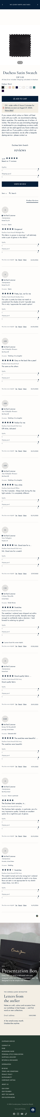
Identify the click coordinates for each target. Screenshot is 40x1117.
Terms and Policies (20, 1109)
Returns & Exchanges (10, 1060)
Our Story (5, 1089)
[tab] (32, 201)
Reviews (5, 1068)
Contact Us (6, 1045)
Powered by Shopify (27, 1104)
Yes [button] (16, 260)
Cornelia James (16, 1104)
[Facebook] (14, 1114)
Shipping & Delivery (9, 1057)
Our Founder (6, 1091)
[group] (20, 158)
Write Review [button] (20, 184)
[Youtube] (22, 1114)
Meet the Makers (8, 1094)
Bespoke (21, 19)
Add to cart (21, 99)
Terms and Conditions (10, 1071)
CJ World (29, 19)
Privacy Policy (7, 1074)
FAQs (3, 1048)
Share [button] (24, 260)
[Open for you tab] (33, 1110)
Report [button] (20, 260)
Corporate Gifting (8, 1080)
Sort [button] (3, 193)
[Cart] (37, 12)
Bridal (14, 19)
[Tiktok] (26, 1114)
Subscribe (32, 1015)
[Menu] (2, 12)
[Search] (7, 12)
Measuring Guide (8, 1051)
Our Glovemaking (8, 1097)
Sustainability (7, 1077)
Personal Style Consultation (12, 1054)
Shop (9, 19)
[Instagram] (18, 1114)
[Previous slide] (2, 4)
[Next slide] (37, 4)
